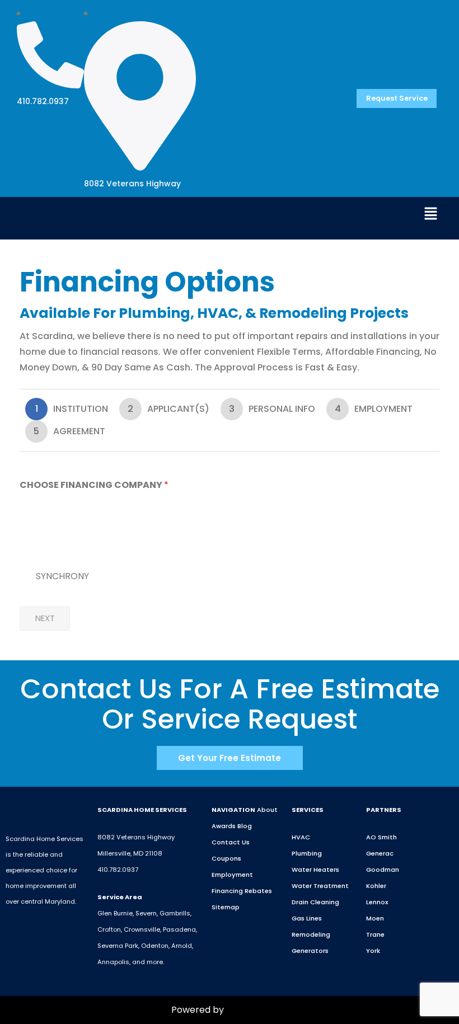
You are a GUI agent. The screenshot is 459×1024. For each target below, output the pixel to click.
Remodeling (311, 934)
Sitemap (226, 907)
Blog (244, 825)
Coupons (226, 858)
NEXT (45, 618)
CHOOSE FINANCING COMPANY (94, 485)
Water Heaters (315, 869)
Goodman (382, 869)
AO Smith (381, 837)
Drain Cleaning (315, 902)
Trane (375, 934)
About (267, 809)
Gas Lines (307, 918)
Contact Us (231, 842)
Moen (375, 918)
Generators (310, 950)
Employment (232, 874)
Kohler (376, 885)
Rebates (258, 890)
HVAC (301, 837)
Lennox (377, 902)
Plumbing (307, 853)
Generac (380, 853)
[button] (431, 215)
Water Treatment (320, 885)
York (373, 950)
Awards (224, 825)
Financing (227, 890)
